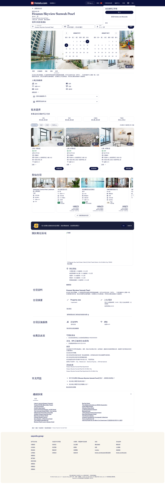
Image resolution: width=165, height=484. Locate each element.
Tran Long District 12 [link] (88, 419)
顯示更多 (69, 308)
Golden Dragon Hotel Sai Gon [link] (42, 414)
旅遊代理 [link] (76, 452)
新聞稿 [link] (75, 447)
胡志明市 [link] (41, 428)
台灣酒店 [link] (33, 452)
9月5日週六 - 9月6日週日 (74, 27)
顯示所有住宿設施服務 (73, 328)
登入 (133, 3)
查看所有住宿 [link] (38, 8)
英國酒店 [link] (33, 469)
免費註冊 (130, 225)
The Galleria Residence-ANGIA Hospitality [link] (94, 405)
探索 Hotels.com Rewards (119, 17)
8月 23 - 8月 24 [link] (69, 120)
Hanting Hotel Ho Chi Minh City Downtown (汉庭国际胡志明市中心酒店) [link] (102, 420)
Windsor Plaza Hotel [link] (88, 408)
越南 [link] (37, 428)
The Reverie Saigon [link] (88, 415)
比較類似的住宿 (83, 215)
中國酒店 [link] (33, 444)
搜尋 (131, 26)
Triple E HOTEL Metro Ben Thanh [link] (43, 405)
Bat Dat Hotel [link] (86, 403)
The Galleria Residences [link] (41, 420)
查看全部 (34, 92)
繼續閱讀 (68, 284)
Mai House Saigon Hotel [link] (41, 415)
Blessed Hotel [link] (86, 411)
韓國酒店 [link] (33, 466)
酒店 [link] (33, 428)
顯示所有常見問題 (71, 387)
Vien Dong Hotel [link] (39, 406)
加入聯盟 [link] (76, 444)
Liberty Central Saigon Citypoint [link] (43, 403)
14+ (130, 66)
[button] (73, 41)
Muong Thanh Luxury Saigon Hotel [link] (44, 422)
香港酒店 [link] (33, 450)
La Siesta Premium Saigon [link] (89, 409)
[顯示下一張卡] (133, 195)
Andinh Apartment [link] (39, 408)
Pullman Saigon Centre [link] (40, 417)
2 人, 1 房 (102, 27)
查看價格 (59, 168)
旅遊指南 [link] (118, 450)
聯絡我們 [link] (54, 450)
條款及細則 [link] (97, 444)
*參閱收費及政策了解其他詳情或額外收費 (77, 314)
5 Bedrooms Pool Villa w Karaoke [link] (43, 412)
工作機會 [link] (118, 447)
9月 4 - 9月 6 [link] (121, 120)
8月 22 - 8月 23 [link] (43, 120)
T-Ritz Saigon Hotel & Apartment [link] (91, 412)
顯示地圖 (69, 264)
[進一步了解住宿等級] (37, 16)
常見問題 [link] (54, 447)
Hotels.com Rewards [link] (121, 452)
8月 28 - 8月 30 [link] (95, 120)
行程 (123, 3)
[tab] (35, 399)
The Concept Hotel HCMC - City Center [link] (45, 411)
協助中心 (117, 3)
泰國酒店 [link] (33, 463)
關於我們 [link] (118, 444)
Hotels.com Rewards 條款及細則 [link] (103, 452)
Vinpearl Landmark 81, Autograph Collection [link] (95, 417)
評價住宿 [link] (54, 452)
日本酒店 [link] (33, 447)
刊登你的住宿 (108, 3)
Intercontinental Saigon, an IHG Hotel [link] (45, 409)
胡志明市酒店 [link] (48, 428)
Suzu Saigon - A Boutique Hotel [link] (43, 419)
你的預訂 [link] (54, 444)
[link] (119, 23)
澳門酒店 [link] (33, 458)
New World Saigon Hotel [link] (89, 414)
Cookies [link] (97, 450)
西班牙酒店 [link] (33, 461)
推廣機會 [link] (76, 450)
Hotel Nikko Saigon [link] (87, 406)
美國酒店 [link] (33, 455)
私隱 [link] (96, 447)
